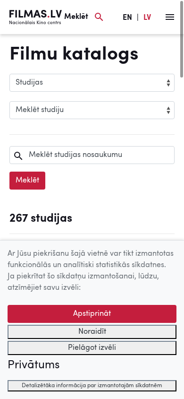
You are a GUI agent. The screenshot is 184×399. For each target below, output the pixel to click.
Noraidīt (92, 332)
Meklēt (27, 180)
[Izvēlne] (169, 17)
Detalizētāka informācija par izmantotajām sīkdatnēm (92, 386)
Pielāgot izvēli (92, 348)
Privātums (33, 365)
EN (127, 18)
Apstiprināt (92, 314)
